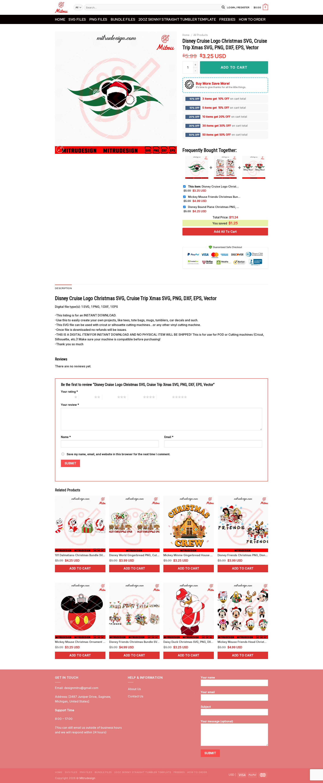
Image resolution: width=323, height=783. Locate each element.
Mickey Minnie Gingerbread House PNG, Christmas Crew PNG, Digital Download (188, 555)
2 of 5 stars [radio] (86, 396)
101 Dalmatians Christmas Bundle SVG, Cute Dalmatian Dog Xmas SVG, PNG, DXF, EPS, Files (80, 555)
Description (63, 288)
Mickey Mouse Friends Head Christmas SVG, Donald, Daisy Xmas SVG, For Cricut (243, 641)
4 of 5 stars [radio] (135, 396)
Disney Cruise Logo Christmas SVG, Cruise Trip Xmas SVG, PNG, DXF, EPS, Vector (214, 186)
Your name (208, 677)
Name (66, 437)
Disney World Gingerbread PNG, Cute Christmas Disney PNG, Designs (134, 555)
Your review (70, 404)
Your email (208, 692)
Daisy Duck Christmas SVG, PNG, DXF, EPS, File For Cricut (188, 641)
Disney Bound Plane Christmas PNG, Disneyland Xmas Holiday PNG (214, 206)
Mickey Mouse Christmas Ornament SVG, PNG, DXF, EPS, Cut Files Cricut (80, 641)
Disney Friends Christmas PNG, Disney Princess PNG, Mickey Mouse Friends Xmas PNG (243, 555)
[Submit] (223, 7)
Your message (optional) (217, 721)
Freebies (227, 19)
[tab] (63, 288)
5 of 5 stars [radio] (164, 396)
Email (168, 437)
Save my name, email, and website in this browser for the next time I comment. (118, 454)
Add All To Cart (225, 231)
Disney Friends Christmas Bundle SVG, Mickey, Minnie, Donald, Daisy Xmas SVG (134, 641)
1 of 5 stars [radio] (66, 396)
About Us (134, 689)
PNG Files (98, 19)
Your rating (69, 391)
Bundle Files (123, 19)
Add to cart (80, 568)
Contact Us (135, 696)
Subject (206, 706)
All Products (200, 35)
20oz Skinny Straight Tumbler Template (177, 19)
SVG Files (77, 19)
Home (60, 19)
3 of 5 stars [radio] (109, 396)
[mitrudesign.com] (61, 7)
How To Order (252, 19)
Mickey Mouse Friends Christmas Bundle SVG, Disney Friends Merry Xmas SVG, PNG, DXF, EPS (214, 196)
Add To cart (234, 67)
